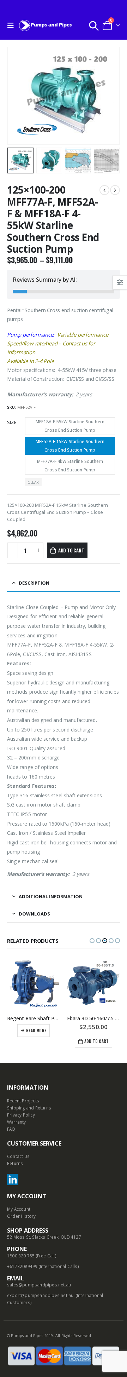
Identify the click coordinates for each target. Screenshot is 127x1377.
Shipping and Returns (29, 1108)
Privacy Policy (21, 1115)
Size (12, 422)
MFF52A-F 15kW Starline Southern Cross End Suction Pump (70, 445)
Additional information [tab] (51, 896)
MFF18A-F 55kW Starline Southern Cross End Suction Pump (70, 426)
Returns (15, 1163)
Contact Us (18, 1156)
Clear (33, 482)
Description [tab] (34, 583)
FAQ (11, 1129)
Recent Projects (23, 1100)
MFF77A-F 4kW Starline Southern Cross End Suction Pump (70, 465)
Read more (36, 1030)
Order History (21, 1216)
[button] (92, 940)
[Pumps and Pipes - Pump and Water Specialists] (45, 25)
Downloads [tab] (34, 914)
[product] (33, 983)
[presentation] (16, 95)
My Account (18, 1209)
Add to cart (71, 550)
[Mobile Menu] (12, 25)
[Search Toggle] (94, 25)
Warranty (16, 1122)
